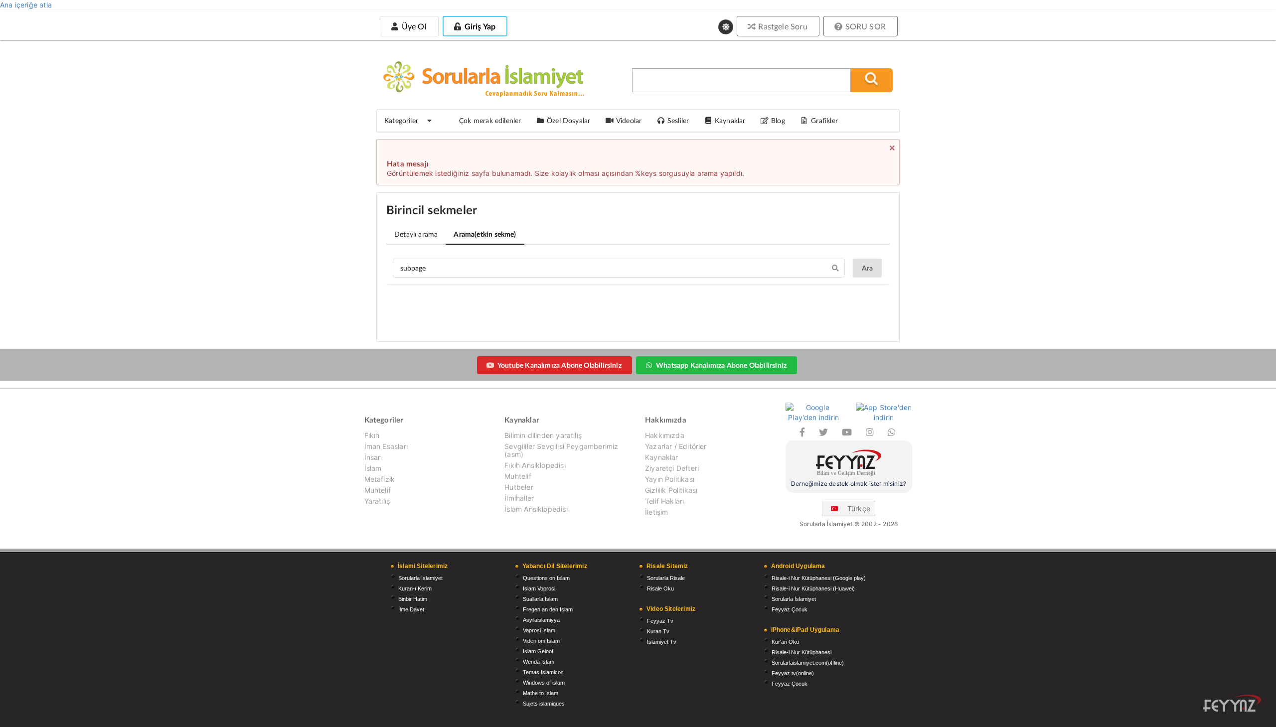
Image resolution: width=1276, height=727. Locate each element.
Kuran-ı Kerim (415, 588)
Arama (485, 234)
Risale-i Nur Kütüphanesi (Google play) (819, 578)
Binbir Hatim (412, 599)
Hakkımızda (664, 435)
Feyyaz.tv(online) (793, 673)
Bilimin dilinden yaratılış (543, 435)
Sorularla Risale (666, 578)
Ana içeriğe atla (26, 4)
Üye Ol (412, 26)
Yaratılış (377, 501)
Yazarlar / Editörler (676, 446)
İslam (373, 468)
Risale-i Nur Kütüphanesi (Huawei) (813, 588)
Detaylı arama (416, 234)
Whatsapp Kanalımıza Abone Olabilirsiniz (721, 365)
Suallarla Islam (540, 599)
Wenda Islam (538, 662)
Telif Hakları (664, 501)
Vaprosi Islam (539, 630)
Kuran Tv (658, 631)
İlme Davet (411, 609)
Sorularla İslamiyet (420, 578)
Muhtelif (377, 490)
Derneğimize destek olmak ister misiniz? (848, 483)
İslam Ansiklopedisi (535, 509)
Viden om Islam (541, 641)
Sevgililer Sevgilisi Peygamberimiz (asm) (561, 450)
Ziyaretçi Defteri (672, 468)
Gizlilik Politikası (671, 490)
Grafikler (824, 120)
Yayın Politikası (669, 479)
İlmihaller (519, 498)
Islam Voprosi (539, 588)
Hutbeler (518, 487)
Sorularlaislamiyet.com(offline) (808, 663)
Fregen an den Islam (548, 609)
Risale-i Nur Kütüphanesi (801, 652)
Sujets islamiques (544, 704)
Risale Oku (660, 588)
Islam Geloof (538, 651)
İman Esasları (386, 446)
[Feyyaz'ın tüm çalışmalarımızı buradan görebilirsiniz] (1232, 703)
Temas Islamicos (543, 672)
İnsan (373, 457)
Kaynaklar (661, 457)
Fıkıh (372, 435)
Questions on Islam (546, 578)
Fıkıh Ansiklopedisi (534, 465)
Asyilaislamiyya (541, 620)
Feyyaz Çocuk (789, 609)
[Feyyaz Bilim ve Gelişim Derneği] (849, 464)
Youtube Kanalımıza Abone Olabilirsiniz (559, 365)
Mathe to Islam (540, 693)
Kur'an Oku (785, 642)
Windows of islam (544, 683)
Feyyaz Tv (660, 621)
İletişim (656, 512)
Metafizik (379, 479)
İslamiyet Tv (661, 642)
